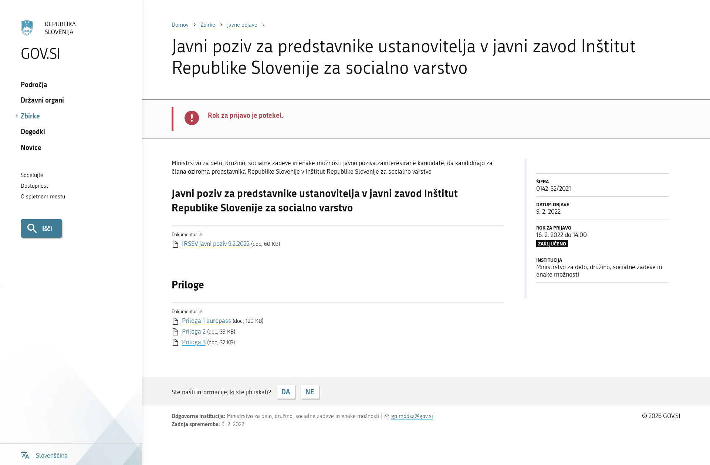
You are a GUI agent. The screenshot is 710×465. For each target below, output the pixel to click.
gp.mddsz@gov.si (412, 416)
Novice (31, 147)
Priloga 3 (194, 342)
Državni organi (42, 100)
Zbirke (30, 116)
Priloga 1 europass (206, 320)
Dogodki (33, 131)
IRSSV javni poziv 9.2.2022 (216, 243)
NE (309, 392)
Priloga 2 (194, 331)
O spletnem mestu (43, 196)
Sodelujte (32, 175)
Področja (34, 84)
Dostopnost (34, 186)
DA (285, 392)
